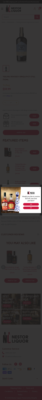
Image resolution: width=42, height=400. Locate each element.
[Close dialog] (40, 188)
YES (31, 204)
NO (31, 208)
